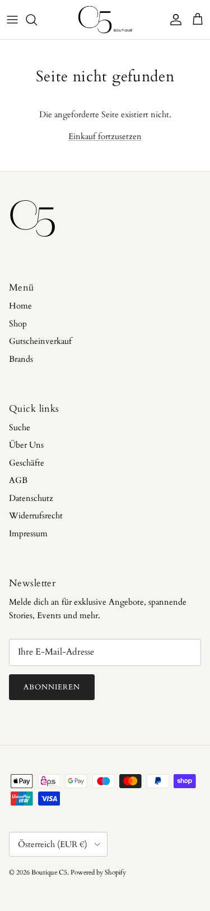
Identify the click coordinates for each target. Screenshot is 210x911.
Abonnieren (52, 687)
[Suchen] (37, 19)
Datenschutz (31, 498)
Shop (18, 323)
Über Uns (26, 444)
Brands (21, 359)
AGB (18, 480)
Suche (19, 427)
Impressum (28, 533)
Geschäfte (26, 462)
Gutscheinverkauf (40, 341)
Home (20, 305)
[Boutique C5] (105, 20)
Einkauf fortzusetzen (105, 136)
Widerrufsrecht (36, 515)
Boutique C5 (49, 872)
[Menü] (12, 19)
